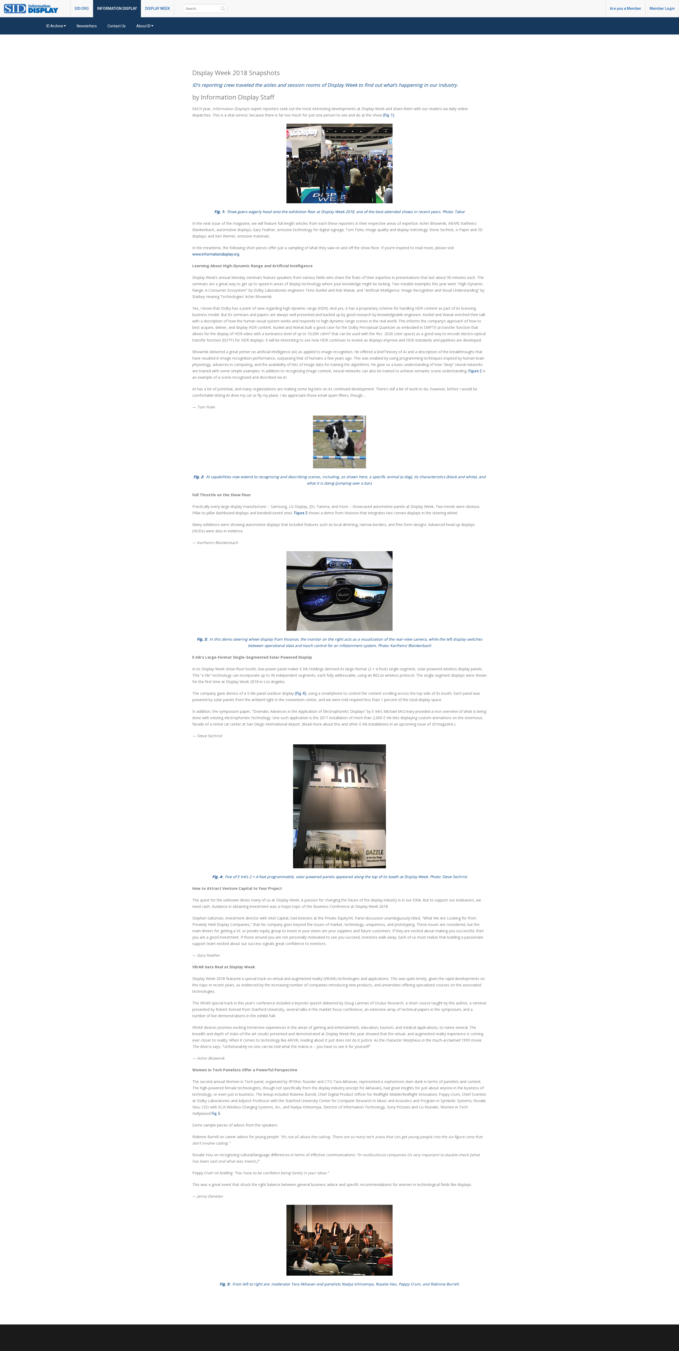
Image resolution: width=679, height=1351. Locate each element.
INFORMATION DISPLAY (117, 8)
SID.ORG (82, 8)
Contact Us (116, 26)
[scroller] (669, 1344)
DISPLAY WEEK (157, 8)
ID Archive (54, 26)
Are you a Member (625, 8)
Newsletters (87, 26)
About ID (143, 26)
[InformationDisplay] (33, 8)
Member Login (662, 8)
